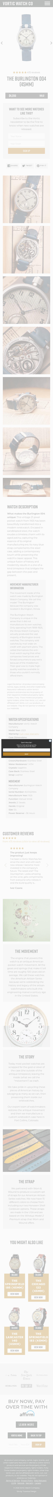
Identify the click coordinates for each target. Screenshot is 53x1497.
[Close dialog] (50, 741)
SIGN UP (26, 754)
